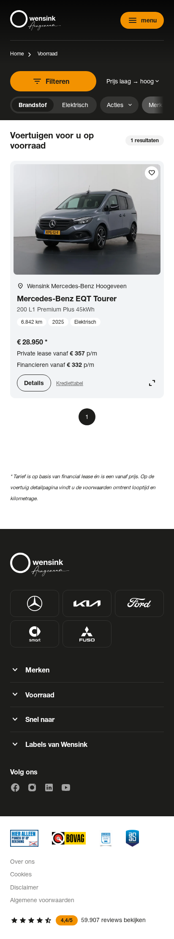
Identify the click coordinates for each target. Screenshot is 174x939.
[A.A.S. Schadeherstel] (132, 838)
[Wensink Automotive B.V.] (35, 20)
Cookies (21, 874)
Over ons (22, 861)
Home (17, 53)
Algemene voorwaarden (42, 899)
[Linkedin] (49, 787)
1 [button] (87, 416)
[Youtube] (66, 787)
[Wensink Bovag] (69, 838)
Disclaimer (24, 887)
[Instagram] (32, 787)
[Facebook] (15, 787)
